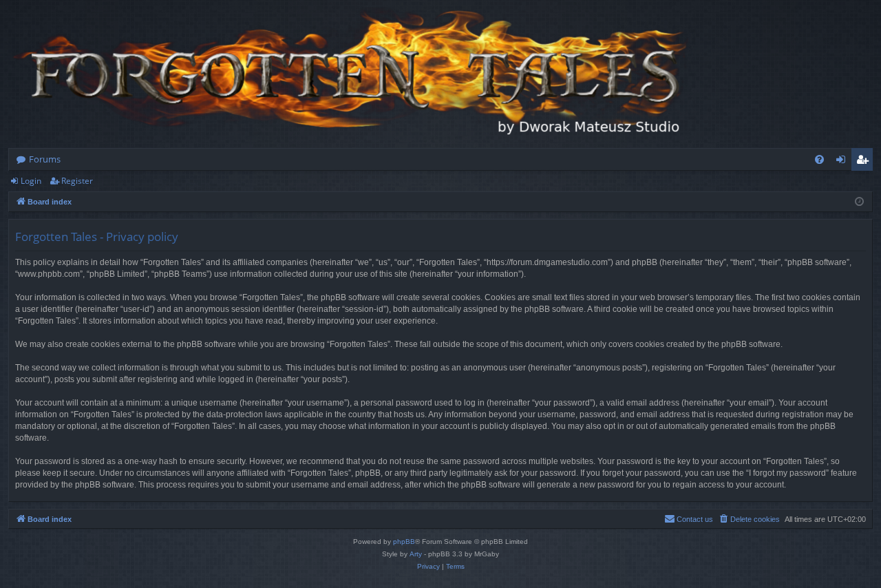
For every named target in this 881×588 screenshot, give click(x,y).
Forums (45, 159)
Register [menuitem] (865, 162)
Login (31, 181)
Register (77, 181)
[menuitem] (819, 159)
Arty (416, 554)
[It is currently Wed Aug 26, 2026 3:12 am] (859, 202)
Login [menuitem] (843, 162)
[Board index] (352, 74)
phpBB (404, 541)
